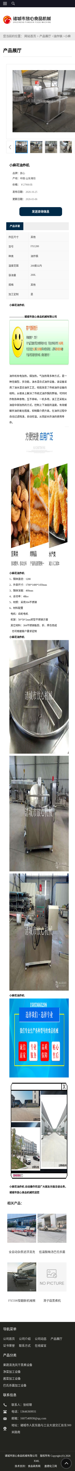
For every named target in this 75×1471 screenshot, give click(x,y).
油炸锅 (58, 36)
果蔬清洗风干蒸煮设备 (17, 1365)
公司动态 (40, 1338)
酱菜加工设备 (12, 1378)
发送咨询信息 (40, 211)
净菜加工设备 (12, 1371)
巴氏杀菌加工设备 (14, 1385)
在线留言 (40, 1345)
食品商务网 (34, 1466)
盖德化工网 (50, 1466)
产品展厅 (45, 36)
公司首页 (9, 1338)
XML (36, 1461)
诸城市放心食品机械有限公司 (21, 1455)
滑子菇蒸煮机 (52, 1300)
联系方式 (25, 1345)
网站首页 (30, 36)
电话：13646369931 (23, 1411)
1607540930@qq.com (33, 1418)
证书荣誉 (9, 1345)
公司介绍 (25, 1338)
